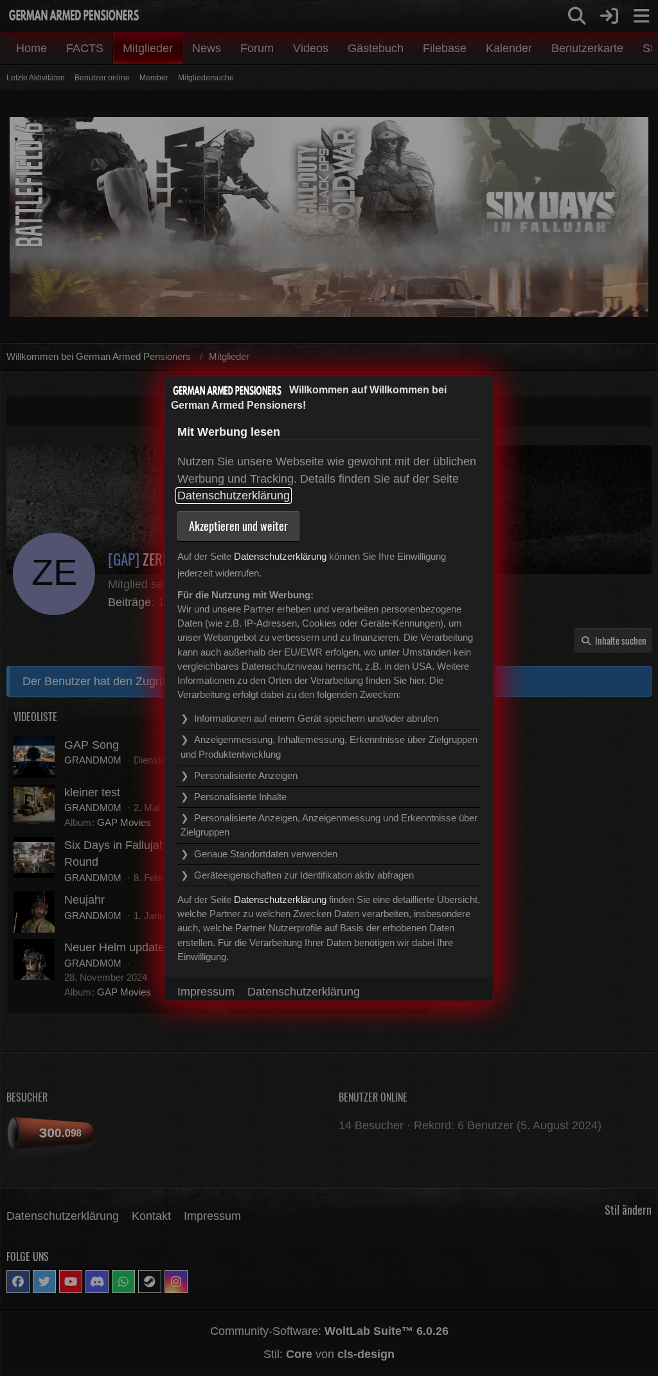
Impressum (206, 991)
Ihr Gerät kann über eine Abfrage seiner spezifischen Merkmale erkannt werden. (313, 877)
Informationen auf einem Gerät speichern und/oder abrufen (316, 718)
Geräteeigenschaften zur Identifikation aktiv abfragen (304, 874)
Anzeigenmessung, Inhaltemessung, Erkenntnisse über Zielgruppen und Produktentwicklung (329, 746)
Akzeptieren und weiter (238, 525)
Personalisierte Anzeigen (246, 774)
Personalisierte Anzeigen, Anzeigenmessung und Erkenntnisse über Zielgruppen (329, 824)
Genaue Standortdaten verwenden (265, 853)
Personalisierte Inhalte (240, 796)
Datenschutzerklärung (233, 495)
